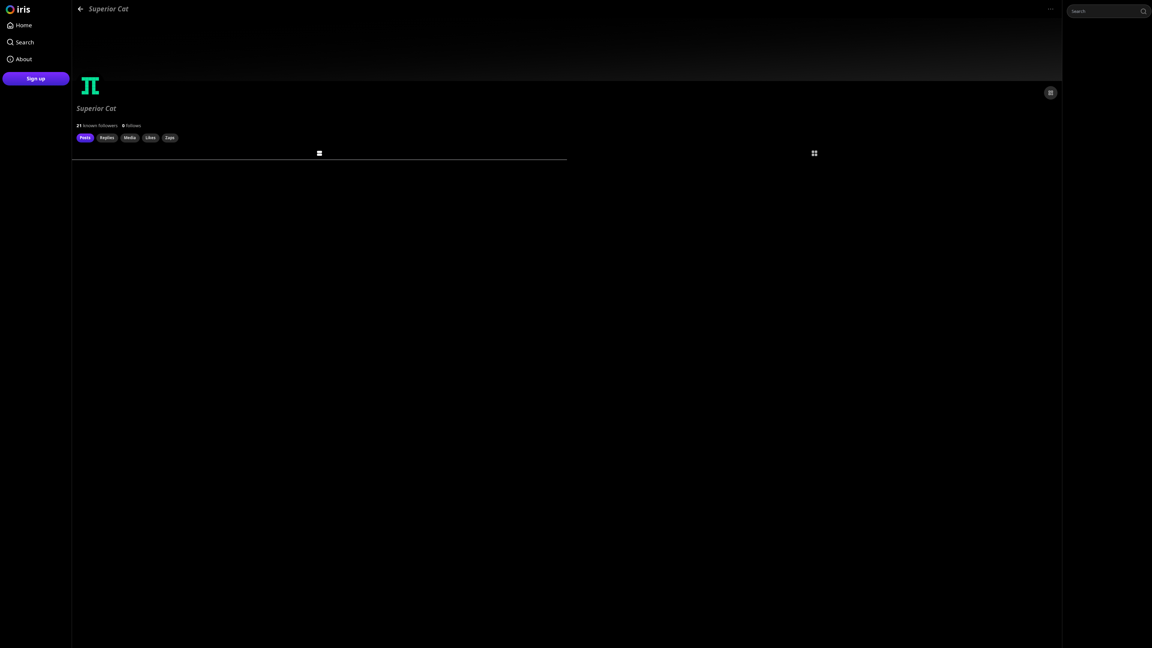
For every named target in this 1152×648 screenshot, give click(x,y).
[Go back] (80, 9)
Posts (85, 137)
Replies (107, 137)
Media (130, 137)
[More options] (1051, 9)
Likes (151, 137)
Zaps (170, 137)
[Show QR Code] (1051, 93)
